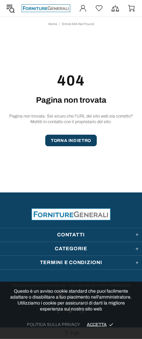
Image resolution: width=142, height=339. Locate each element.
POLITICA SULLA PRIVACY (53, 324)
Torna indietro (71, 140)
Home (52, 24)
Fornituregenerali (46, 8)
